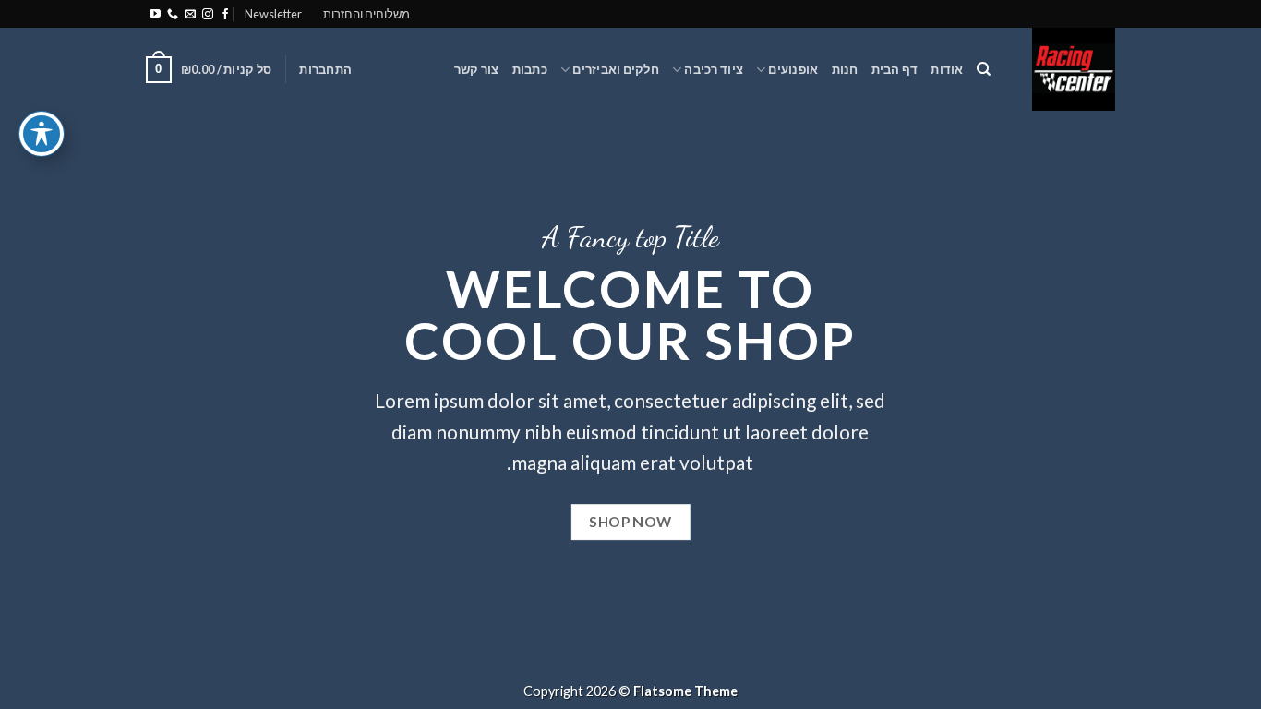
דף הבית (895, 69)
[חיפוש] (984, 69)
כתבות (529, 69)
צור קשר (476, 69)
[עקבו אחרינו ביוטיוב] (155, 14)
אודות (947, 69)
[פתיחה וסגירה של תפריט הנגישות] (41, 134)
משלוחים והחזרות (366, 13)
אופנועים (793, 69)
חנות (845, 69)
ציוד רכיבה (713, 69)
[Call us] (172, 14)
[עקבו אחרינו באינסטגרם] (207, 14)
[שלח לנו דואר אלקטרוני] (190, 14)
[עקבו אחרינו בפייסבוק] (225, 14)
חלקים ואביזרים (615, 69)
